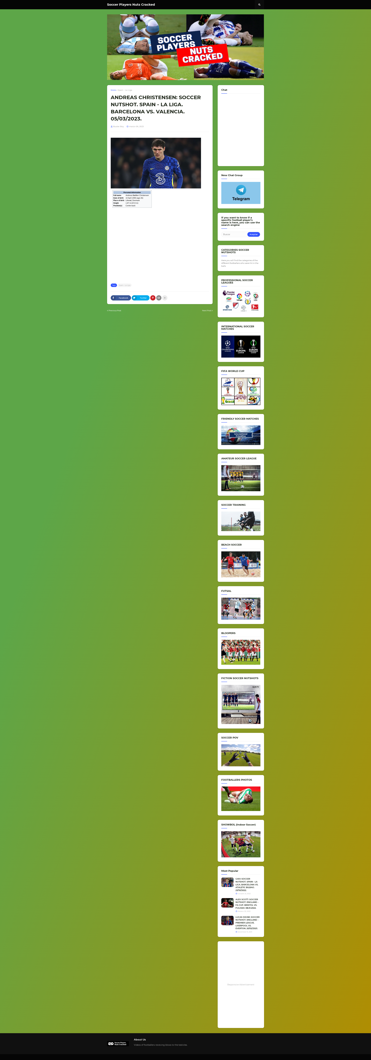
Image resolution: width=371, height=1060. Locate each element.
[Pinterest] (153, 297)
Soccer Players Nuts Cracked (131, 5)
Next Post (206, 310)
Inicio (113, 90)
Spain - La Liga (125, 90)
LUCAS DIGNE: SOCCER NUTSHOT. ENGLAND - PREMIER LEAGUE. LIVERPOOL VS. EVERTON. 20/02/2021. (247, 923)
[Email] (158, 297)
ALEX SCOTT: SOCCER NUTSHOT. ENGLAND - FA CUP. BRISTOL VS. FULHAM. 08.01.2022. (246, 903)
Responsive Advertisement (240, 984)
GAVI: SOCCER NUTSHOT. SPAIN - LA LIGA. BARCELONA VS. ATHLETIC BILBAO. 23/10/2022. (246, 884)
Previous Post (115, 310)
